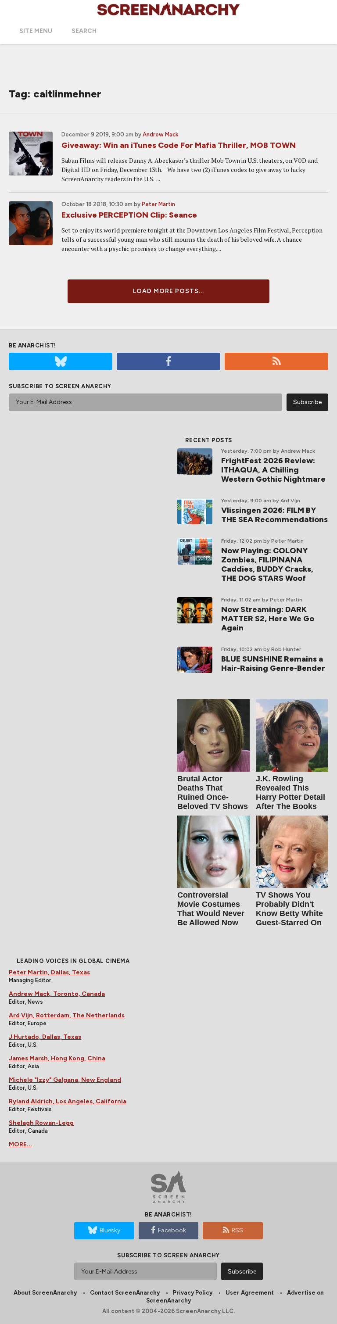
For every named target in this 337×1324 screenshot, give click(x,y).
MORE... (20, 1144)
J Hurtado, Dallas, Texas (45, 1037)
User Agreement (250, 1292)
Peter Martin (158, 204)
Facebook (172, 1230)
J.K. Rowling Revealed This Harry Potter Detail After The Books (290, 792)
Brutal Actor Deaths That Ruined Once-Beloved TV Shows (212, 792)
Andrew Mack (161, 134)
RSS (237, 1230)
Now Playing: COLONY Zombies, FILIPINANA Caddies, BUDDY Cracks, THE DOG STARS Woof (267, 564)
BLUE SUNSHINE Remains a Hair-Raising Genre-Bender (273, 663)
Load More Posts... (168, 291)
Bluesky (110, 1230)
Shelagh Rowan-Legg (41, 1123)
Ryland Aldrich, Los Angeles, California (67, 1101)
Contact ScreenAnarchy (125, 1292)
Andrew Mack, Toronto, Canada (57, 994)
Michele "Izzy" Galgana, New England (65, 1080)
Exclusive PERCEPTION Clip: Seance (129, 215)
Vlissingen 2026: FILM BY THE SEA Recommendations (274, 514)
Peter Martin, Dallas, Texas (49, 972)
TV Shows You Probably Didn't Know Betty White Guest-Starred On (289, 909)
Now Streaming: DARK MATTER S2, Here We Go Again (267, 619)
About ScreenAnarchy (45, 1292)
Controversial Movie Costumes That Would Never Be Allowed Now (210, 909)
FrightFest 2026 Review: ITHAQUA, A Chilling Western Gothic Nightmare (273, 470)
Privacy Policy (192, 1292)
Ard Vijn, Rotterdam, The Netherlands (67, 1015)
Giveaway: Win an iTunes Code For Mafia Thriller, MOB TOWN (178, 145)
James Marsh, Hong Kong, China (57, 1058)
